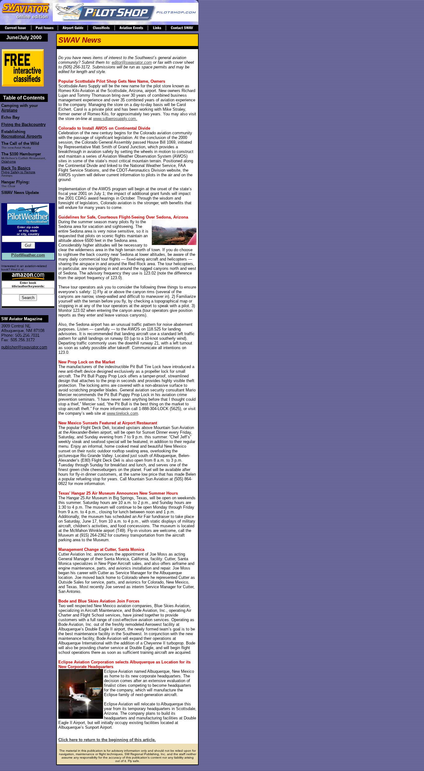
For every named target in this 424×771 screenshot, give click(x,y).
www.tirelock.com (122, 413)
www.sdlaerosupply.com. (115, 118)
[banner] (125, 19)
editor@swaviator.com (132, 62)
